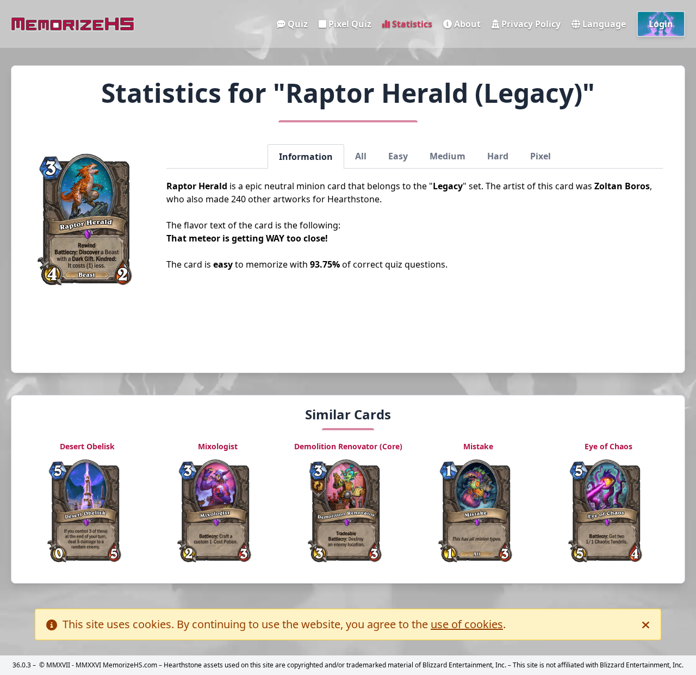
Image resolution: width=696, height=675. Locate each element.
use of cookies (467, 624)
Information (306, 157)
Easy (398, 156)
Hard (497, 156)
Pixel (540, 156)
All (360, 156)
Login (661, 24)
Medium (447, 156)
